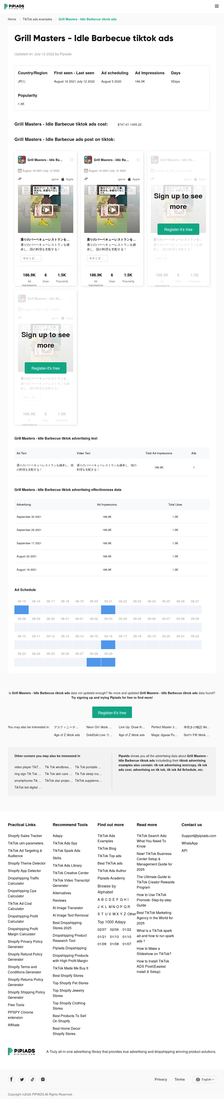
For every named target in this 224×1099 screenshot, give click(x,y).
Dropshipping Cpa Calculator (22, 893)
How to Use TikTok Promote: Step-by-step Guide (154, 900)
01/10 (126, 936)
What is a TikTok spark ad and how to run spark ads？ (155, 935)
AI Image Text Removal (71, 915)
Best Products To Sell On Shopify (69, 1018)
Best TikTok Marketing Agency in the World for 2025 (155, 918)
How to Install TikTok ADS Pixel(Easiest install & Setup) (153, 966)
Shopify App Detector (24, 870)
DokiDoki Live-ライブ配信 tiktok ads (102, 735)
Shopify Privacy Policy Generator (25, 944)
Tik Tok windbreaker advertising (60, 767)
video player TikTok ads (29, 767)
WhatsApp (190, 843)
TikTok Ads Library (67, 865)
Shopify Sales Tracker (25, 835)
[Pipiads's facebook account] (11, 1079)
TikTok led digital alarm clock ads (29, 787)
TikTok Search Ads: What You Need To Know (152, 841)
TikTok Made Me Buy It (70, 968)
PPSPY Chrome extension (20, 1015)
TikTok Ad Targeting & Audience (25, 853)
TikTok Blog (107, 848)
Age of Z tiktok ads (67, 735)
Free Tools (16, 1004)
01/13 (114, 936)
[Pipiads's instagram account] (42, 1079)
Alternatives (62, 892)
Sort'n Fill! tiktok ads (198, 735)
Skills (57, 857)
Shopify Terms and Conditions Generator (24, 969)
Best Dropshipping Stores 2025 (67, 925)
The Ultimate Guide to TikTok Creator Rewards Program (156, 882)
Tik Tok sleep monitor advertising (90, 773)
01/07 (126, 943)
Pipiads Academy (111, 878)
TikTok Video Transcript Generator (71, 883)
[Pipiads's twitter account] (21, 1079)
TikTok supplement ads (90, 780)
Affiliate (13, 1024)
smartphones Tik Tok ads (29, 780)
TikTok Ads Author (112, 870)
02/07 (101, 929)
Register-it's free (178, 229)
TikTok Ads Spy (65, 843)
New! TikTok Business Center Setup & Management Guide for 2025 (154, 861)
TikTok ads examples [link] (38, 19)
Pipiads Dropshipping (69, 947)
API (184, 850)
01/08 (114, 943)
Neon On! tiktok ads (100, 727)
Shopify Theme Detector (27, 863)
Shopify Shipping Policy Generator (26, 995)
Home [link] (12, 19)
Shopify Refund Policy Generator (25, 957)
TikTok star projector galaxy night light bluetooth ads (60, 780)
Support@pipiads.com (199, 835)
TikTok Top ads (109, 855)
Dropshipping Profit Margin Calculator (23, 931)
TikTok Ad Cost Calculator (20, 906)
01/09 (101, 943)
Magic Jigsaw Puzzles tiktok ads (167, 735)
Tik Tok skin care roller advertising (60, 773)
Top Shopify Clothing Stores (69, 1005)
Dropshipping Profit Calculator (23, 919)
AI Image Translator (68, 907)
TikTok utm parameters (25, 843)
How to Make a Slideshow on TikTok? (154, 951)
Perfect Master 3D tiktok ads (167, 727)
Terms (180, 1079)
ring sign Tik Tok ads (28, 773)
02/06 (114, 929)
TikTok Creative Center (71, 872)
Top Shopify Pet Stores (70, 982)
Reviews (59, 900)
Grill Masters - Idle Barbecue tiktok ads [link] (88, 19)
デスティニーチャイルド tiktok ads (70, 727)
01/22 (126, 929)
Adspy (58, 835)
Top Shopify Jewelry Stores (68, 993)
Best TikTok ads (110, 863)
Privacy (161, 1079)
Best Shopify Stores (68, 975)
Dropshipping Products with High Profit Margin (70, 958)
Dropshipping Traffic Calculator (23, 880)
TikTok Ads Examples (106, 838)
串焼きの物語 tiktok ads (200, 727)
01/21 (101, 936)
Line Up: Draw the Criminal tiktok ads (135, 727)
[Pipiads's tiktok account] (32, 1079)
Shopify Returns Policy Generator (25, 982)
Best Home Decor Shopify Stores (66, 1031)
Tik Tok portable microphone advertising (90, 767)
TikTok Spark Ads (66, 850)
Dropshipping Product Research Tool (70, 938)
